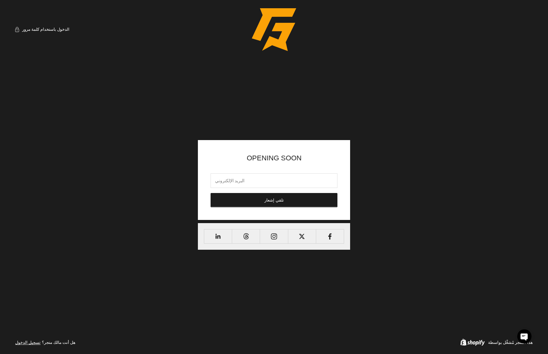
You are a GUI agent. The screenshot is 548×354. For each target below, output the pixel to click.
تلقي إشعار (274, 200)
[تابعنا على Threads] (246, 236)
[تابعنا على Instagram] (274, 236)
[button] (524, 336)
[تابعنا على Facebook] (330, 236)
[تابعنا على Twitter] (302, 236)
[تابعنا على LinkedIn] (218, 236)
